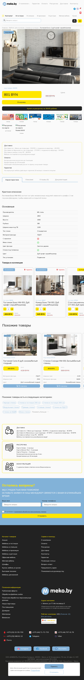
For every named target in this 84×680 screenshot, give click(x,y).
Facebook (43, 649)
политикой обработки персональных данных (30, 512)
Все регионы (46, 616)
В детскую (52, 16)
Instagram (24, 649)
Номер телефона (49, 501)
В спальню (30, 16)
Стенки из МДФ (9, 412)
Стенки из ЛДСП (60, 407)
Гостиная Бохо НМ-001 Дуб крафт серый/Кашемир (16, 303)
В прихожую (41, 16)
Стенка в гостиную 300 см (53, 403)
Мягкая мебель (64, 16)
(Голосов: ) (65, 614)
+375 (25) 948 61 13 (15, 636)
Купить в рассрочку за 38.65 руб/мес (42, 108)
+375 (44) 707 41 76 (66, 632)
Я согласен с (25, 512)
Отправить (42, 516)
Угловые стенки (43, 407)
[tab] (12, 179)
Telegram (35, 636)
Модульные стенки (11, 407)
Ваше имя (6, 501)
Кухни (75, 16)
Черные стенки (9, 403)
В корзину (22, 102)
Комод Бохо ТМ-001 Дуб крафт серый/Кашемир (47, 303)
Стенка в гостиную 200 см (29, 403)
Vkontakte (62, 649)
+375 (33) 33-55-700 (81, 13)
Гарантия (8, 168)
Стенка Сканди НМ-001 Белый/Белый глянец (62, 362)
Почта (8, 640)
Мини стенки (24, 412)
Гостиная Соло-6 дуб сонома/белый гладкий (20, 362)
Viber (59, 636)
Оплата (7, 158)
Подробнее (35, 670)
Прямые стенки (28, 407)
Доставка (8, 145)
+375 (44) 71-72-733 (40, 632)
